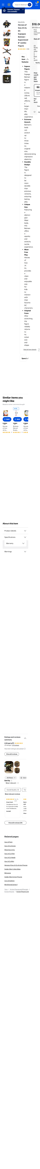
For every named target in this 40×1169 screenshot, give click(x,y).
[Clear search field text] (26, 5)
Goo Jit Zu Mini (9, 861)
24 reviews (15, 745)
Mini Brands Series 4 (10, 884)
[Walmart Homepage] (9, 4)
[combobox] (22, 5)
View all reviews (11, 754)
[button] (23, 59)
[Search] (29, 4)
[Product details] (25, 531)
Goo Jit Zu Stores (10, 846)
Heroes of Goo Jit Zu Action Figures (15, 865)
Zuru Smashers (9, 881)
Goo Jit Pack (8, 842)
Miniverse (7, 873)
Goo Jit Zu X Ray (9, 853)
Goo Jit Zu (21, 22)
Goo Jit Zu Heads (9, 857)
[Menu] (3, 4)
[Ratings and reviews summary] (25, 737)
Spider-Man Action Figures (13, 877)
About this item (10, 523)
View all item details (29, 349)
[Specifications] (25, 537)
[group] (26, 49)
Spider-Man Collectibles (12, 869)
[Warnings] (25, 551)
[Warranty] (23, 543)
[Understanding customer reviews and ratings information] (25, 749)
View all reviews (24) (15, 823)
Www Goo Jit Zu (9, 850)
